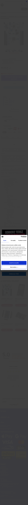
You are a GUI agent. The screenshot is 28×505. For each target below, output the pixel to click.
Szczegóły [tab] (13, 240)
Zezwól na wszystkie (14, 262)
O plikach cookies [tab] (22, 240)
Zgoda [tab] (4, 240)
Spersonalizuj (13, 267)
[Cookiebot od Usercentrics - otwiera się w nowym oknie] (21, 237)
